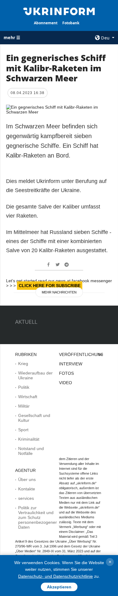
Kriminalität (28, 439)
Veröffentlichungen (84, 354)
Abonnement (45, 22)
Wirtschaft (27, 396)
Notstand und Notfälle (31, 451)
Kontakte (26, 488)
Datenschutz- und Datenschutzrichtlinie (55, 576)
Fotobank (70, 22)
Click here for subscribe (49, 285)
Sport (23, 429)
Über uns (27, 479)
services (26, 498)
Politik (23, 387)
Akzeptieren (59, 586)
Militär (24, 406)
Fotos (66, 373)
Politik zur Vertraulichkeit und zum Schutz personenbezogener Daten (37, 517)
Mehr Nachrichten (59, 292)
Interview (70, 363)
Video (65, 382)
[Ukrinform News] (59, 11)
